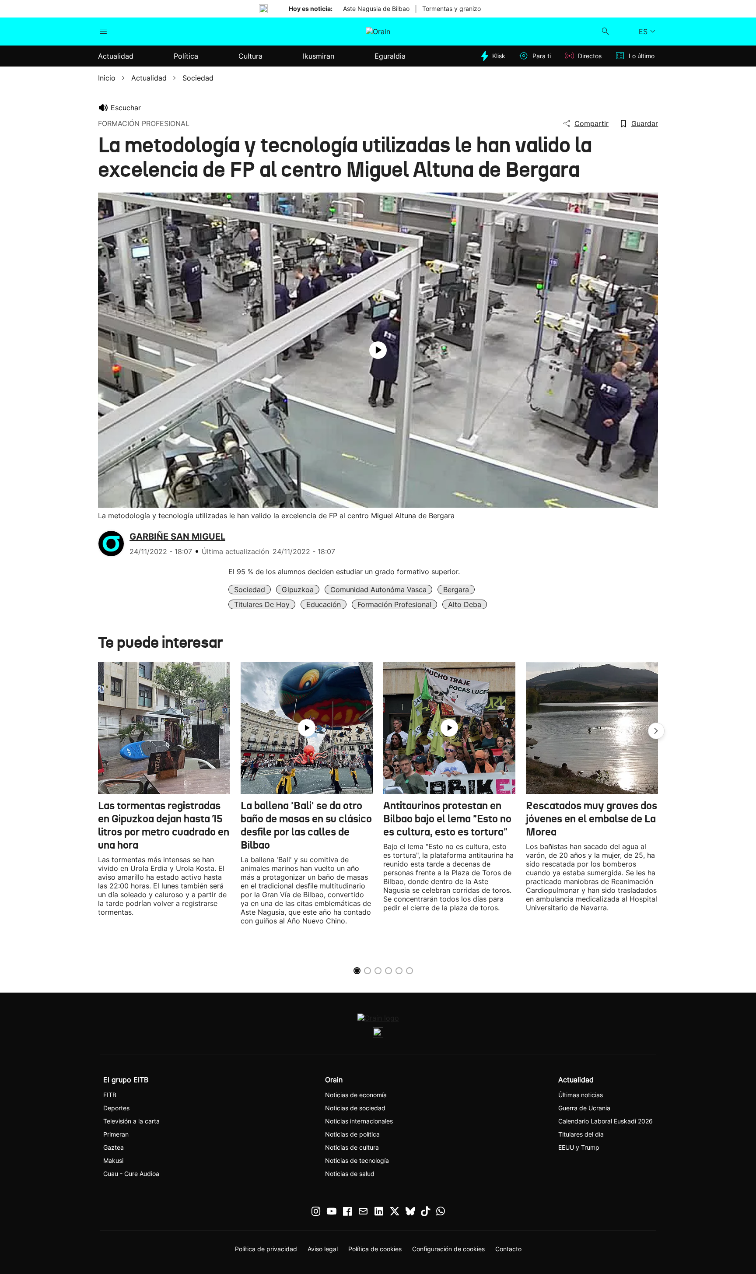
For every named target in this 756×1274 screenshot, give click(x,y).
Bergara (456, 589)
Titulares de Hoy (262, 604)
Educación (323, 604)
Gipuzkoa (298, 589)
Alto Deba (464, 604)
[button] (656, 731)
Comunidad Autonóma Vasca (378, 589)
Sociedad (249, 589)
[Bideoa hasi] (378, 350)
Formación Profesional (394, 604)
